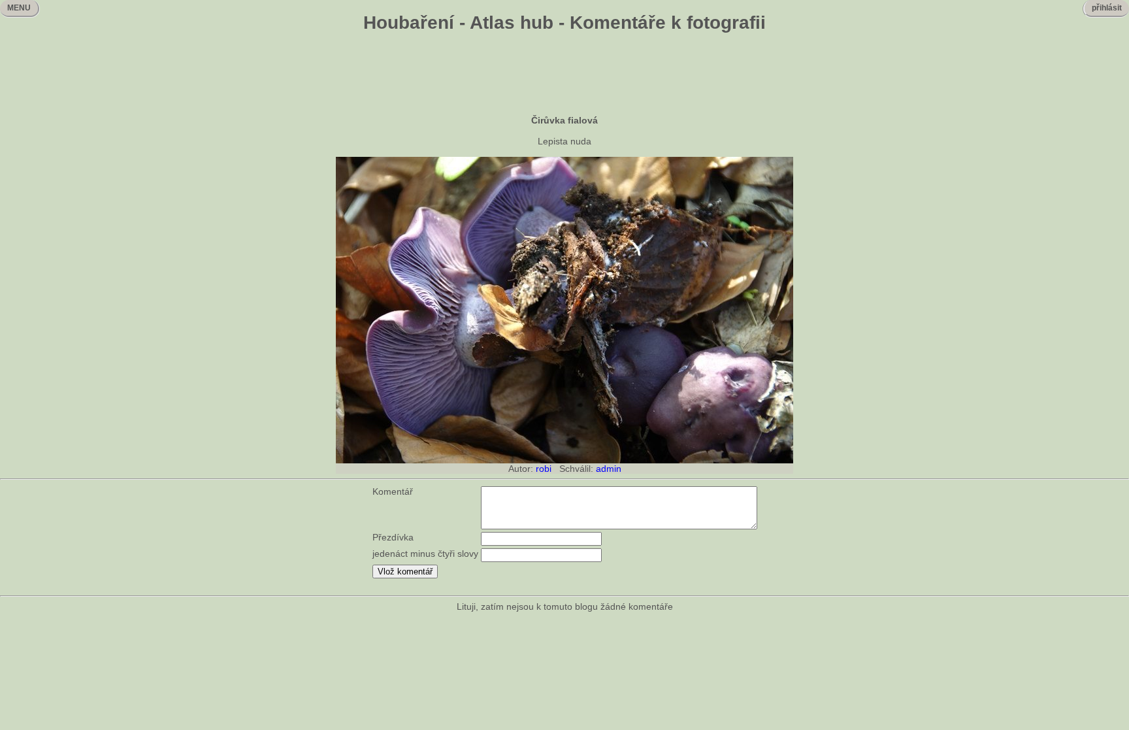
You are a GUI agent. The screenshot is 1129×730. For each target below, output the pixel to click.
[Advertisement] (564, 75)
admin (608, 468)
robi (543, 468)
